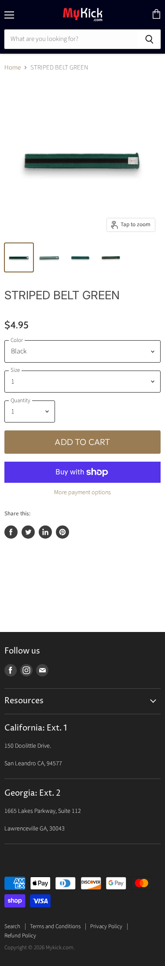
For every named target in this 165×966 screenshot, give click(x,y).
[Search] (149, 39)
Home (12, 67)
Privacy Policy (106, 926)
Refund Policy (20, 936)
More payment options (82, 492)
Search (12, 926)
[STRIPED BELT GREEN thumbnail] (19, 257)
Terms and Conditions (55, 926)
